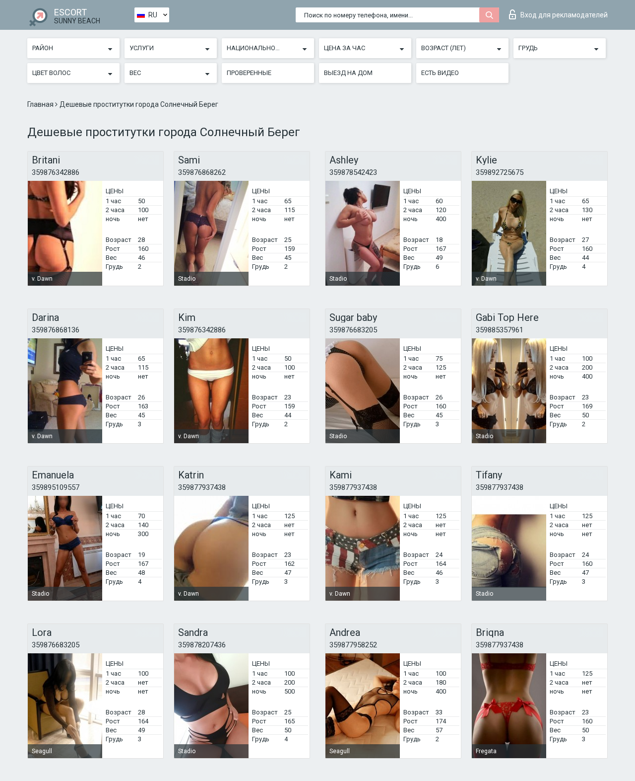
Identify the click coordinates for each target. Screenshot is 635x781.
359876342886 (55, 172)
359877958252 (353, 644)
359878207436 (202, 644)
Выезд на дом (348, 73)
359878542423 (353, 172)
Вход (564, 15)
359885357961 (499, 329)
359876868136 (55, 329)
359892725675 (499, 172)
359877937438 (202, 487)
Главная (41, 104)
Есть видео (440, 73)
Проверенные (249, 73)
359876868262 (202, 172)
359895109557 (55, 487)
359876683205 (353, 329)
